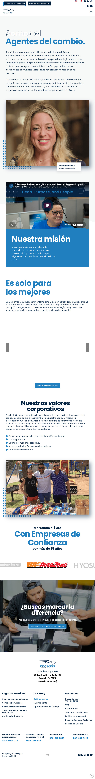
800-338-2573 (33, 740)
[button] (91, 11)
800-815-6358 (56, 738)
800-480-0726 (10, 740)
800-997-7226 (80, 738)
